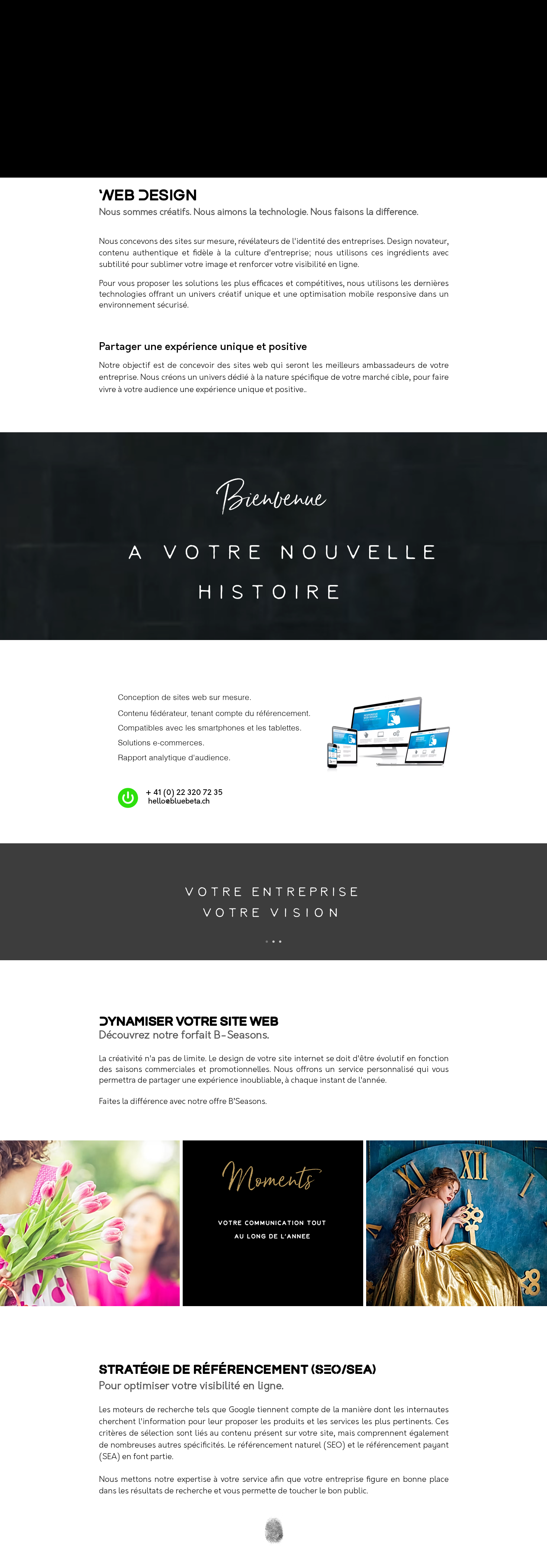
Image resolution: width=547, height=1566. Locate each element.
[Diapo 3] (280, 941)
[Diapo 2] (273, 941)
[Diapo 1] (267, 941)
